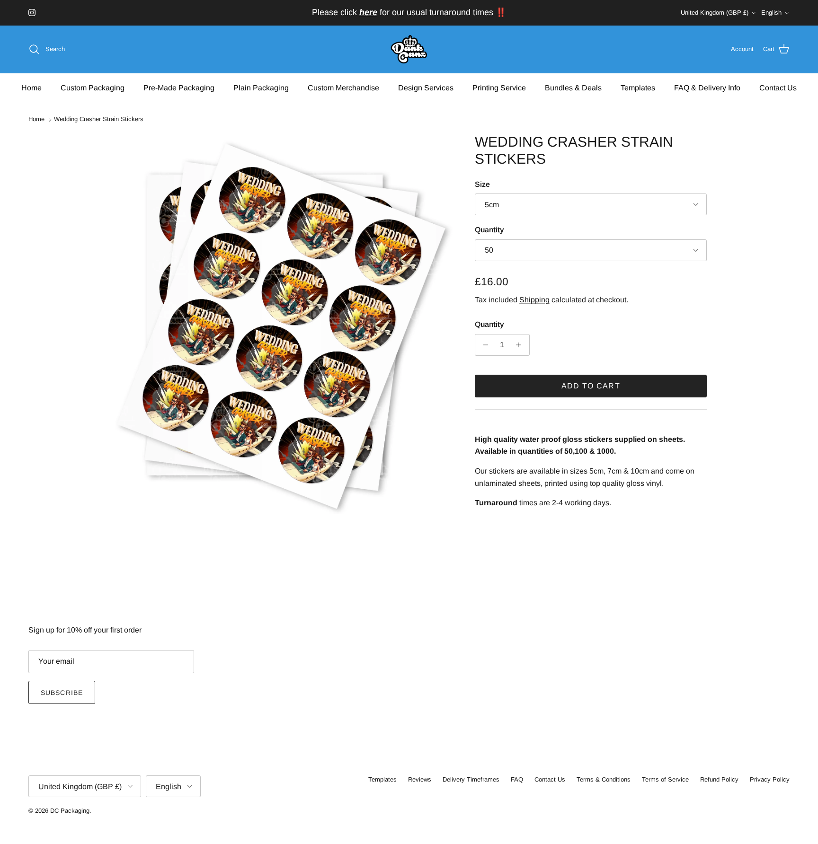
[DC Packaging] (409, 49)
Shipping (534, 300)
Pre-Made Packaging (178, 87)
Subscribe (62, 692)
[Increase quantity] (521, 344)
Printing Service (499, 87)
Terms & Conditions (604, 779)
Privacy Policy (770, 779)
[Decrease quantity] (483, 344)
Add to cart (590, 386)
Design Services (425, 87)
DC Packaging (69, 810)
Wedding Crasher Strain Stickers (98, 119)
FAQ (517, 779)
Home (31, 87)
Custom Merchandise (343, 87)
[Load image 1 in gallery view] (282, 324)
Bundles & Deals (573, 87)
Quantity (489, 230)
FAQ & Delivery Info (707, 87)
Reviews (419, 779)
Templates (638, 87)
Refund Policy (719, 779)
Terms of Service (665, 779)
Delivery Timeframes (471, 779)
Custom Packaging (92, 87)
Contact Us (778, 87)
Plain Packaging (261, 87)
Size (482, 184)
